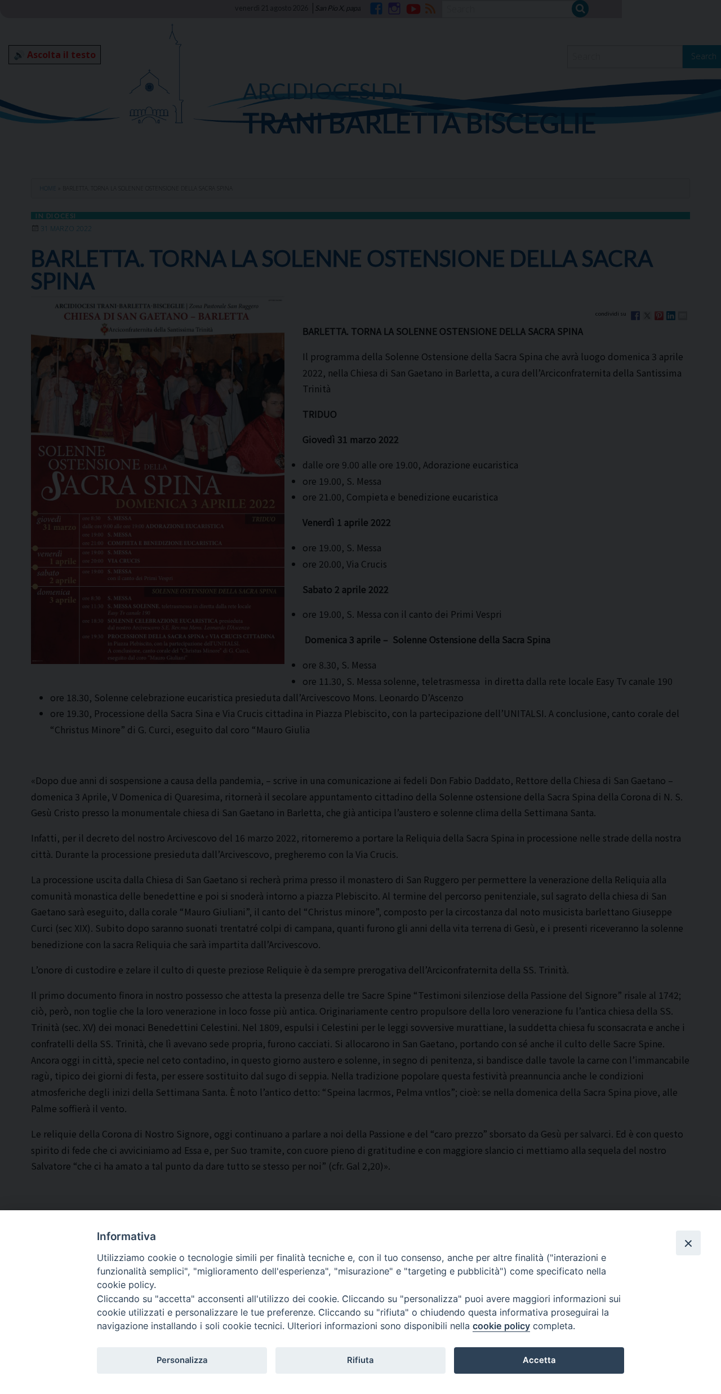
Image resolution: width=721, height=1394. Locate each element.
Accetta (539, 1360)
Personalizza (182, 1360)
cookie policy (501, 1325)
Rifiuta (360, 1360)
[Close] (688, 1243)
